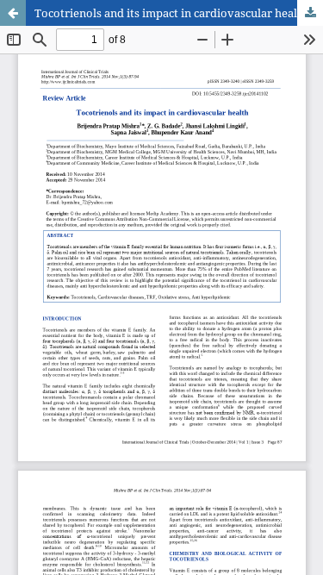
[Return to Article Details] (13, 13)
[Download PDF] (310, 13)
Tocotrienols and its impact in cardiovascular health (171, 13)
